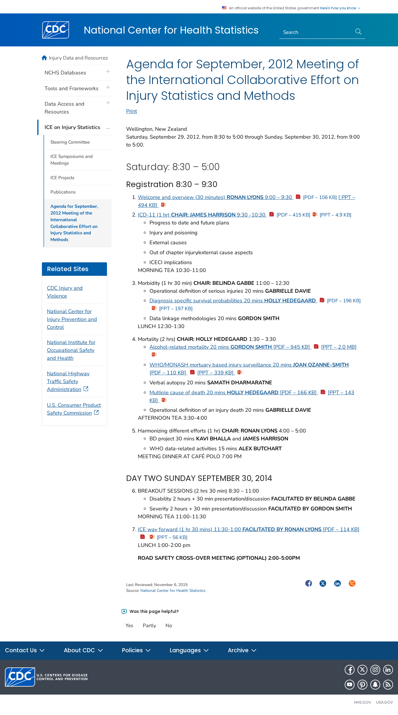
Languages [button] (186, 650)
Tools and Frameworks (71, 88)
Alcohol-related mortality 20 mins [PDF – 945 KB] (230, 346)
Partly (149, 625)
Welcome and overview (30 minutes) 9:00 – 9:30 (237, 197)
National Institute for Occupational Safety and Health (71, 350)
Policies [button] (133, 650)
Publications (62, 192)
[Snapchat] (375, 685)
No (168, 625)
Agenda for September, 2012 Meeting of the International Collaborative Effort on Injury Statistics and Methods (74, 223)
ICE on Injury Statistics (72, 127)
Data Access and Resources (64, 107)
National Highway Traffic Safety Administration (68, 381)
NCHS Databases (65, 72)
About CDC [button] (80, 650)
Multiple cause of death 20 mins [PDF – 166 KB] (233, 392)
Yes (129, 625)
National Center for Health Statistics (171, 30)
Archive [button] (239, 650)
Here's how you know (338, 8)
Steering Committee (70, 142)
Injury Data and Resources (78, 57)
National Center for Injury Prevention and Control (72, 319)
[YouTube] (350, 685)
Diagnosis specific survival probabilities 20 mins (255, 300)
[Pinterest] (362, 685)
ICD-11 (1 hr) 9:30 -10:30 (224, 214)
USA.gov (384, 702)
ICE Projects (62, 178)
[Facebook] (350, 670)
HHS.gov (362, 702)
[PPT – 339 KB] (216, 372)
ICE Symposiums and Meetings (71, 160)
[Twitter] (362, 670)
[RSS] (388, 685)
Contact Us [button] (21, 650)
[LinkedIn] (388, 670)
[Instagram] (375, 670)
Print (131, 111)
